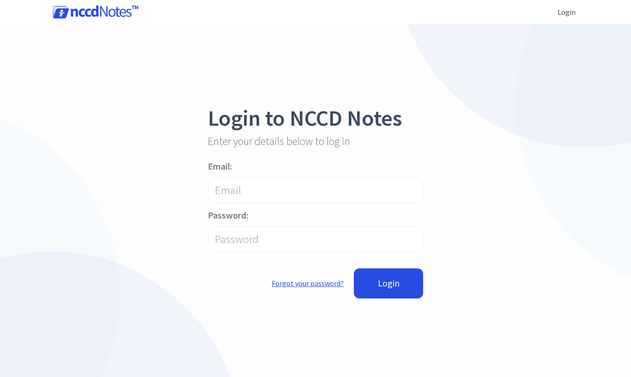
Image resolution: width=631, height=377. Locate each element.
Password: (228, 215)
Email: (220, 166)
